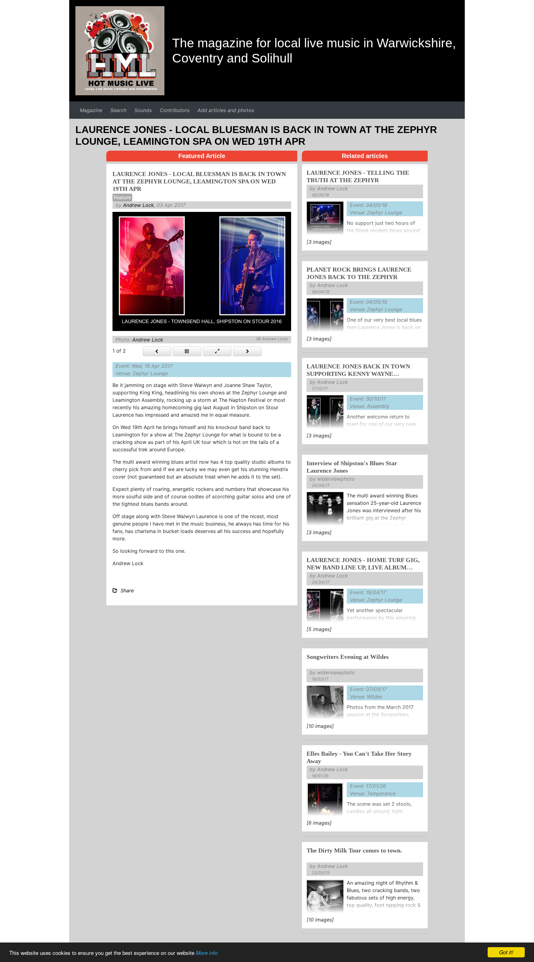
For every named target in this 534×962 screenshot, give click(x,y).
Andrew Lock (138, 205)
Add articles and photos (225, 110)
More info (207, 952)
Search (118, 110)
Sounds (143, 110)
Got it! (506, 952)
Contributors (174, 110)
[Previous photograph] (157, 351)
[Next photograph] (247, 351)
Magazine (91, 110)
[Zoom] (217, 351)
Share (127, 590)
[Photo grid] (187, 351)
